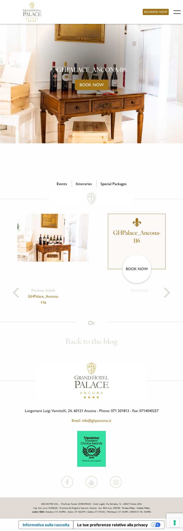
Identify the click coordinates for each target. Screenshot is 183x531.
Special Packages (114, 184)
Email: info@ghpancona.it (91, 420)
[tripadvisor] (91, 448)
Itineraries (84, 184)
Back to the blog (91, 342)
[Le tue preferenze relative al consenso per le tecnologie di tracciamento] (174, 522)
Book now (92, 84)
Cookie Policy (143, 508)
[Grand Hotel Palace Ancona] (32, 11)
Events (62, 184)
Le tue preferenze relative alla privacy (112, 524)
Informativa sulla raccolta (46, 524)
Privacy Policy (128, 508)
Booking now (155, 12)
